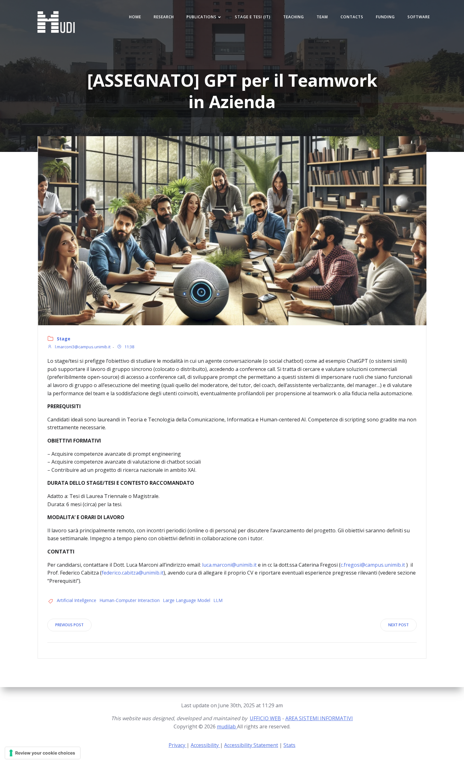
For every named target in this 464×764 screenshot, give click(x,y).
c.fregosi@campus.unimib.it (373, 564)
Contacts (352, 17)
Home (135, 17)
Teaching (293, 17)
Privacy (178, 745)
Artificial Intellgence (76, 600)
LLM (218, 600)
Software (418, 17)
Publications (202, 17)
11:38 (128, 347)
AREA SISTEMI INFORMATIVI (319, 718)
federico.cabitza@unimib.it (133, 572)
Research (164, 17)
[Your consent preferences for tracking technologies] (42, 753)
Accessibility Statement (251, 745)
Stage (63, 339)
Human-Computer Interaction (129, 600)
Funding (385, 17)
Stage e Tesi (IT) (253, 17)
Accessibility (205, 745)
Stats (289, 745)
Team (322, 17)
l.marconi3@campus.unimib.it (82, 347)
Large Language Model (186, 600)
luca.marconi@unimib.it (229, 564)
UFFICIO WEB (265, 718)
